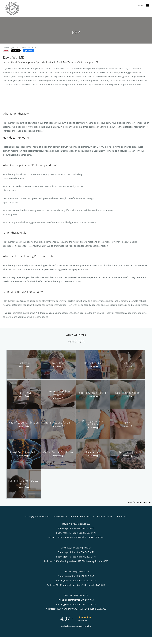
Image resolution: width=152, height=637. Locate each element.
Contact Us (121, 516)
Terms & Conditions (80, 516)
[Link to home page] (9, 8)
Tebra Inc (45, 516)
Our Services (24, 47)
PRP (36, 47)
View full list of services (139, 502)
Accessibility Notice (102, 516)
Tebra (88, 626)
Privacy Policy (60, 516)
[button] (147, 5)
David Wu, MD (9, 47)
